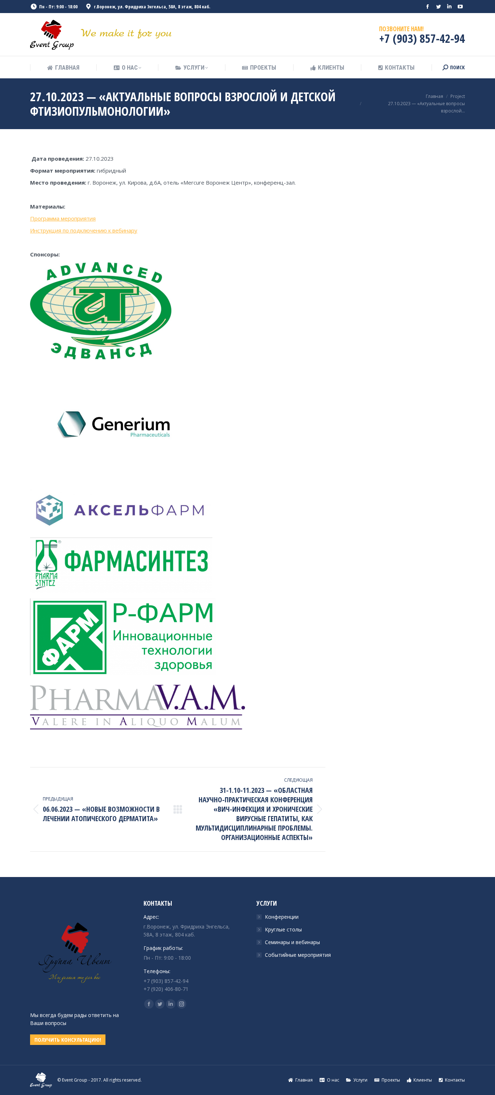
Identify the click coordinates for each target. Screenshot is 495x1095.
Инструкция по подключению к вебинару (83, 230)
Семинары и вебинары (292, 942)
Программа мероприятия (63, 218)
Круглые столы (283, 929)
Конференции (282, 916)
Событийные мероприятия (298, 954)
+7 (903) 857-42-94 (422, 38)
